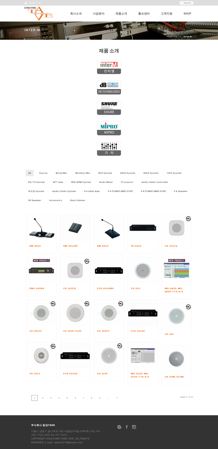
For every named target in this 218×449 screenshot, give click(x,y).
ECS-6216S (70, 373)
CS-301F (34, 373)
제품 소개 (177, 37)
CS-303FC (103, 331)
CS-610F (102, 373)
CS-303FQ (69, 288)
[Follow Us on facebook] (127, 427)
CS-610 (135, 288)
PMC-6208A (36, 288)
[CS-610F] (114, 355)
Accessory (55, 200)
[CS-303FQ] (80, 270)
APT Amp (58, 182)
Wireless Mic (82, 173)
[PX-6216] (148, 227)
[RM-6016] (114, 227)
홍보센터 (144, 13)
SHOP (187, 13)
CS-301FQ (171, 246)
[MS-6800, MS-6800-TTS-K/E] (182, 270)
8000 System (150, 173)
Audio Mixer (106, 182)
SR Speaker (34, 200)
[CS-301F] (47, 355)
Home (169, 37)
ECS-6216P (138, 331)
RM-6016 (103, 246)
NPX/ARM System (81, 182)
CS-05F (169, 334)
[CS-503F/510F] (80, 313)
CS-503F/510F (72, 331)
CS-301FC (35, 331)
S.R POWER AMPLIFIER (153, 191)
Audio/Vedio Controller (155, 182)
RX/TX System (36, 182)
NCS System (105, 173)
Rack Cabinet (77, 200)
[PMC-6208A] (47, 270)
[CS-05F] (182, 316)
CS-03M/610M (174, 376)
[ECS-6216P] (148, 313)
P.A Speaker (181, 191)
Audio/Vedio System (64, 191)
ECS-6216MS (105, 288)
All (29, 173)
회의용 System (36, 191)
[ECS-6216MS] (114, 270)
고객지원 (166, 13)
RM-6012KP (70, 246)
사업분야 (98, 13)
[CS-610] (148, 270)
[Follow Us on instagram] (134, 427)
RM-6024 (35, 246)
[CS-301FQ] (182, 227)
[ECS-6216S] (80, 355)
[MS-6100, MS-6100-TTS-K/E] (148, 355)
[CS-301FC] (47, 313)
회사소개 (76, 13)
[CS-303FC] (114, 313)
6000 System (127, 173)
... (108, 398)
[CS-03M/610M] (182, 358)
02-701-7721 (34, 3)
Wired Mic (61, 173)
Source (43, 173)
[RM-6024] (47, 227)
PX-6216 (136, 246)
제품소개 (121, 13)
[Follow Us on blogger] (119, 427)
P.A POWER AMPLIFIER (120, 191)
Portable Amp (92, 191)
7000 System (174, 173)
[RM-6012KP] (80, 227)
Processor (127, 182)
